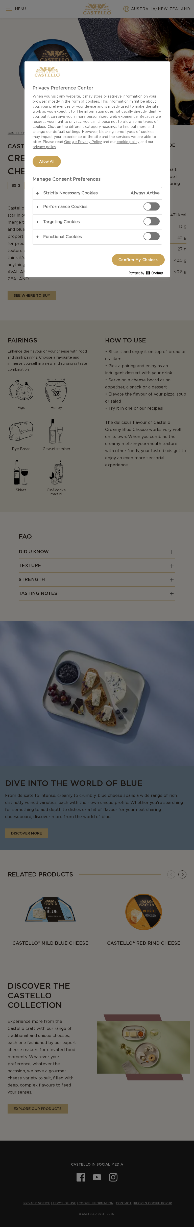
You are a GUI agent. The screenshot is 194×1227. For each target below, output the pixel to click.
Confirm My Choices (138, 260)
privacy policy (44, 147)
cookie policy (128, 142)
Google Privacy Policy (83, 142)
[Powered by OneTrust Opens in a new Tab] (148, 274)
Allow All (46, 161)
